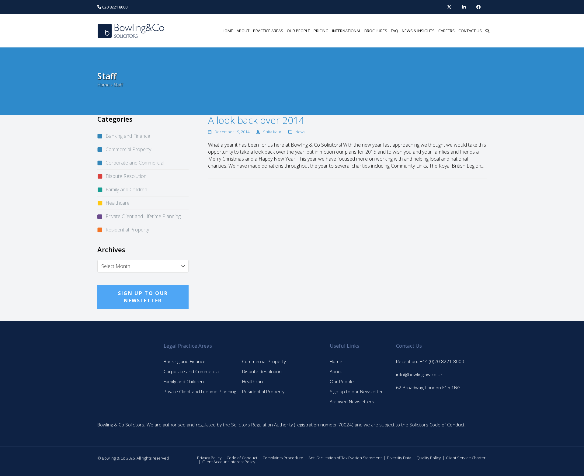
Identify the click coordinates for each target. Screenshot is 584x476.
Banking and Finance (128, 136)
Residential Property (127, 229)
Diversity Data (399, 457)
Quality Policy (428, 457)
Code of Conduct (242, 457)
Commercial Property (128, 149)
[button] (487, 30)
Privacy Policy (209, 457)
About (336, 371)
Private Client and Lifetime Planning (143, 216)
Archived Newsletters (352, 401)
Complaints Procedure (282, 457)
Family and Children (126, 189)
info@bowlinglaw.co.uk (419, 374)
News (300, 131)
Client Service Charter (465, 457)
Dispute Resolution (126, 176)
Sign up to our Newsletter (356, 391)
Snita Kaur (272, 131)
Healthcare (118, 203)
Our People (342, 381)
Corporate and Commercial (135, 162)
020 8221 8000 (114, 7)
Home (103, 85)
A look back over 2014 (256, 120)
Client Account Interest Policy (228, 461)
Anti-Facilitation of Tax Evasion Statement (345, 457)
